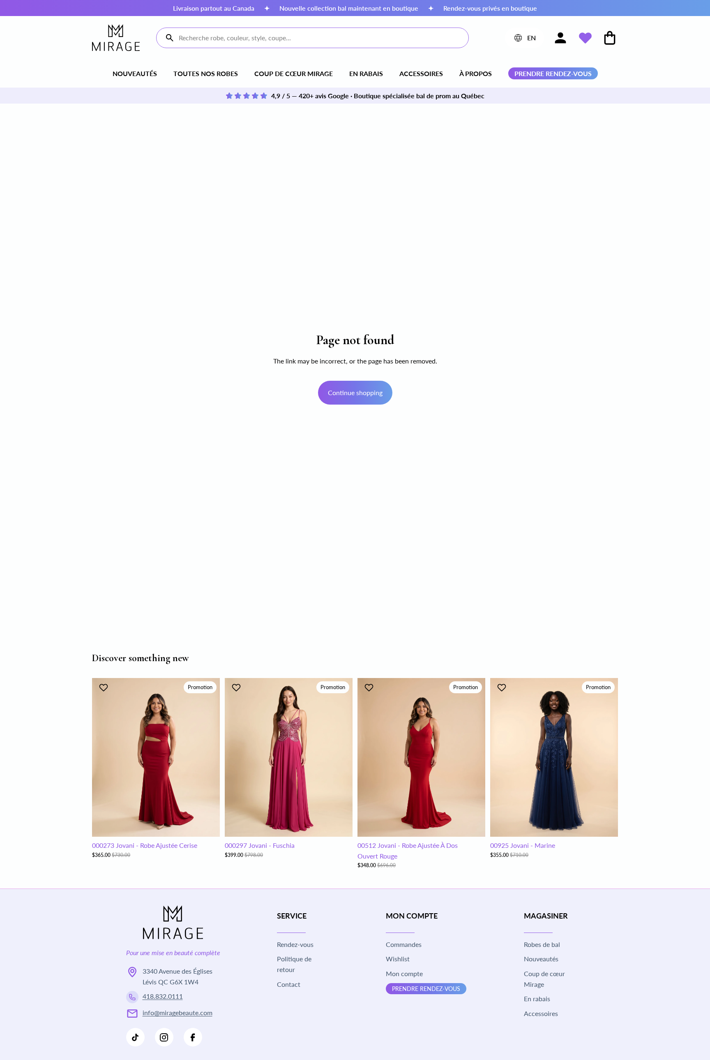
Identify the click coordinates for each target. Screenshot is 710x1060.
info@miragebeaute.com (177, 1012)
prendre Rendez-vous (426, 988)
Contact (288, 984)
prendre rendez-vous (553, 73)
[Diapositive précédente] (104, 757)
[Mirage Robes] (116, 37)
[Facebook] (193, 1037)
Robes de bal (542, 944)
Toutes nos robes (205, 73)
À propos (475, 73)
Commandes (404, 944)
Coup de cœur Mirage (293, 73)
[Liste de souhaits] (585, 38)
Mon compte (404, 973)
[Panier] (610, 38)
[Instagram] (164, 1037)
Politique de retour (294, 964)
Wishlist (398, 959)
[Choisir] (207, 824)
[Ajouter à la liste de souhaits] (104, 687)
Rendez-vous (295, 944)
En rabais (366, 73)
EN (524, 39)
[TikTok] (135, 1037)
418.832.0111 (163, 996)
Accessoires (421, 73)
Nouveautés (135, 73)
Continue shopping (355, 392)
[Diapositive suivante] (207, 757)
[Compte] (560, 38)
